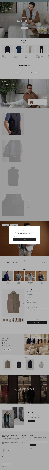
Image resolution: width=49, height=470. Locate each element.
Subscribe (24, 239)
